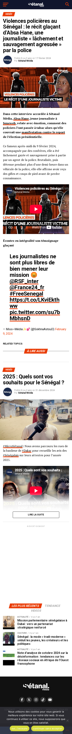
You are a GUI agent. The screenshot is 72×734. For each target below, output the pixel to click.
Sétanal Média (25, 61)
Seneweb (9, 123)
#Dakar (26, 450)
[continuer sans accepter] (67, 720)
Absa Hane (21, 118)
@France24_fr (27, 287)
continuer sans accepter (47, 728)
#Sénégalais (11, 455)
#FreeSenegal (26, 293)
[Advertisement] (36, 564)
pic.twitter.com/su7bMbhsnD (35, 315)
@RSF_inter (24, 281)
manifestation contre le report (43, 132)
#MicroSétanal (13, 446)
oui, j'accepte (20, 728)
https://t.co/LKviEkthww (34, 302)
